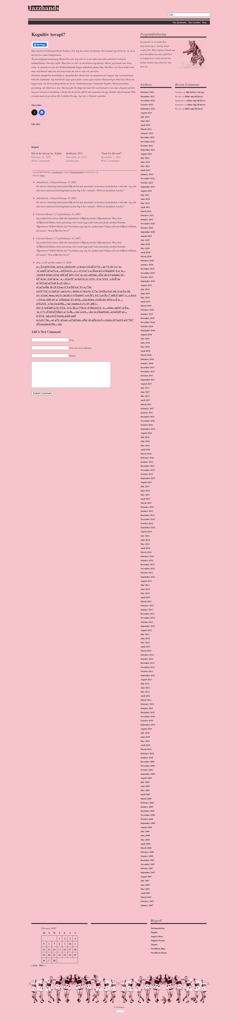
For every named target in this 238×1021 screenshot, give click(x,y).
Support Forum (158, 940)
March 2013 (146, 601)
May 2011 (145, 691)
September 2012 (148, 626)
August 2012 (146, 630)
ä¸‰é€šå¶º (47, 307)
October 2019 (147, 277)
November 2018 (148, 322)
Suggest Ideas (157, 936)
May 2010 (145, 741)
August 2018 (146, 334)
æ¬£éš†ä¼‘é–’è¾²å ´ (85, 278)
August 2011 (146, 679)
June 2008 (145, 835)
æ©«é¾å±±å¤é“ (107, 270)
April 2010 (145, 745)
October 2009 (147, 769)
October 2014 (147, 523)
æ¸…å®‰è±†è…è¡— (67, 270)
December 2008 (148, 810)
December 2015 (148, 465)
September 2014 (148, 527)
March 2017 (146, 404)
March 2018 (146, 355)
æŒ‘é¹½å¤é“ (118, 295)
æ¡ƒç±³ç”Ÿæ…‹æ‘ (45, 320)
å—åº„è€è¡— (64, 283)
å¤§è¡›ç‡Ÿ (112, 299)
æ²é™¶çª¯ (129, 320)
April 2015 (145, 498)
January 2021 (147, 219)
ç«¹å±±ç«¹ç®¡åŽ (85, 266)
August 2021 (146, 190)
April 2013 (145, 597)
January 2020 (147, 264)
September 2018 (148, 330)
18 (75, 949)
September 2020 (148, 231)
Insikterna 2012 (74, 153)
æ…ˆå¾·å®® (43, 266)
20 (49, 955)
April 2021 (145, 207)
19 (44, 955)
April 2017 (145, 400)
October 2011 (147, 671)
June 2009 (145, 786)
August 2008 (146, 827)
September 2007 (148, 872)
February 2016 (147, 457)
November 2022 (148, 141)
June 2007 (145, 884)
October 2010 (147, 720)
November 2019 (148, 273)
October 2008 (147, 819)
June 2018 (145, 342)
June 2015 (145, 490)
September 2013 (148, 576)
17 (70, 949)
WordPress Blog (158, 948)
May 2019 (145, 297)
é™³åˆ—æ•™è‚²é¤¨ (104, 266)
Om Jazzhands (180, 22)
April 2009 (145, 794)
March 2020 (146, 256)
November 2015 (148, 470)
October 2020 (147, 227)
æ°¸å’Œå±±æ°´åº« (65, 299)
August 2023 (146, 112)
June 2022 (145, 162)
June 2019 (145, 293)
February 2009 (147, 802)
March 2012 (146, 650)
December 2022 (148, 137)
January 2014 (147, 560)
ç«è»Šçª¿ (89, 295)
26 (44, 960)
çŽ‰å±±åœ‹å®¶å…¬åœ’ (49, 324)
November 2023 (148, 100)
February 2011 (147, 704)
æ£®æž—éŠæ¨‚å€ (98, 274)
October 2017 (147, 375)
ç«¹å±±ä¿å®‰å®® (113, 320)
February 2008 (147, 852)
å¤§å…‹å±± (81, 299)
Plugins (154, 932)
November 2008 (148, 815)
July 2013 (145, 585)
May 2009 (145, 790)
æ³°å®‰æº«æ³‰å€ (46, 283)
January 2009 (147, 806)
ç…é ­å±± (130, 295)
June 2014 (145, 539)
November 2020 (148, 223)
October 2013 (147, 572)
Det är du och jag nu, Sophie (46, 153)
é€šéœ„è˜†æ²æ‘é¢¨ (82, 291)
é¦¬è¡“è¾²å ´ (103, 278)
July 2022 (145, 158)
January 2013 (147, 609)
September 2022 (148, 149)
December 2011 (148, 663)
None (42, 176)
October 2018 (147, 326)
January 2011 (147, 708)
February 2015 (147, 507)
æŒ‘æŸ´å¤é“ (67, 274)
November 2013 (148, 568)
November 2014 (148, 519)
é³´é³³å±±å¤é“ (77, 295)
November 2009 (148, 765)
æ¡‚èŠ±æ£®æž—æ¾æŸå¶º (107, 311)
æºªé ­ (57, 320)
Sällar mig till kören (194, 96)
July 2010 (145, 732)
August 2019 (146, 285)
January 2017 (147, 412)
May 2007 (145, 889)
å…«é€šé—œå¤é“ (112, 307)
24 (70, 955)
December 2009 (148, 761)
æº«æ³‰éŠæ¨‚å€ (44, 287)
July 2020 (145, 240)
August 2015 (146, 482)
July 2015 (145, 486)
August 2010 (146, 728)
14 (54, 949)
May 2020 (145, 248)
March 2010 (146, 749)
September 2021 (148, 186)
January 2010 (147, 757)
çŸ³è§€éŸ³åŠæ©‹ (54, 311)
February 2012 (147, 654)
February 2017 (147, 408)
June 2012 (145, 638)
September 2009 (148, 773)
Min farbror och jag (195, 92)
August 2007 (146, 876)
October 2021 (147, 182)
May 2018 (145, 346)
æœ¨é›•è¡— (66, 291)
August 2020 (146, 236)
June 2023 (145, 121)
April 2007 (145, 893)
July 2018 (145, 338)
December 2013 (148, 564)
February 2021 (147, 215)
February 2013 (147, 605)
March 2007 (146, 897)
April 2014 (145, 548)
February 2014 (147, 556)
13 (49, 949)
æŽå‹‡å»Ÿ (97, 320)
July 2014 (145, 535)
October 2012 (147, 622)
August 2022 (146, 153)
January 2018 (147, 363)
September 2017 (148, 379)
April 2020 (145, 252)
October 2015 (147, 474)
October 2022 (147, 145)
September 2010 (148, 724)
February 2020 (147, 260)
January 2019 (147, 314)
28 (54, 960)
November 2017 (148, 371)
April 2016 (145, 449)
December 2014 (148, 515)
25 (75, 955)
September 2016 (148, 429)
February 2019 (147, 309)
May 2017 (145, 396)
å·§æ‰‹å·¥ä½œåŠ (66, 315)
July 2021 (145, 194)
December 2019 (148, 268)
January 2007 (147, 905)
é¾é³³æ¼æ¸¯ (54, 278)
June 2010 (145, 736)
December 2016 (148, 416)
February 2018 (147, 359)
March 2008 (146, 847)
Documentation (158, 928)
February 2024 (147, 92)
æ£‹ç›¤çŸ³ (51, 315)
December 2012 (148, 613)
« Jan (34, 965)
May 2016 (145, 445)
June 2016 (145, 441)
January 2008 (147, 856)
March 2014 (146, 552)
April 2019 (145, 301)
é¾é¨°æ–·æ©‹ (81, 274)
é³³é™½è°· (43, 291)
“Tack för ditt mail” (111, 153)
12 (44, 949)
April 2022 (145, 170)
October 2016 (147, 424)
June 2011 (145, 687)
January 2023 (147, 133)
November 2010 (148, 716)
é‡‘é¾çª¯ (83, 270)
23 (64, 955)
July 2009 (145, 782)
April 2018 (145, 350)
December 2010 (148, 712)
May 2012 (145, 642)
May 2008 (145, 839)
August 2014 (146, 531)
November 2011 (148, 667)
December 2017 (148, 367)
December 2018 (148, 318)
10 (70, 944)
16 (64, 949)
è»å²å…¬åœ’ (87, 311)
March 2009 (146, 798)
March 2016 (146, 453)
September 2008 (148, 823)
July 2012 (145, 634)
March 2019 (146, 305)
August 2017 (146, 383)
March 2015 (146, 502)
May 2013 (145, 593)
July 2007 (145, 880)
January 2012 (147, 658)
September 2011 (148, 675)
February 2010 (147, 753)
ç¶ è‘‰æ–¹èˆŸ (61, 287)
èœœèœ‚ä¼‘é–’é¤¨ (81, 303)
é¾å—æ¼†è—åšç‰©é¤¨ (63, 266)
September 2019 (148, 281)
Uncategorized (76, 172)
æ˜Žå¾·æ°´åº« (76, 287)
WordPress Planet (159, 952)
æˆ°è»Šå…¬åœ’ (72, 311)
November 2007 (148, 864)
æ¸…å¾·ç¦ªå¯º (67, 278)
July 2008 (145, 831)
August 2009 (146, 778)
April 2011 (145, 695)
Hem (204, 22)
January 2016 (147, 461)
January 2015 (147, 511)
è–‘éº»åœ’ (43, 295)
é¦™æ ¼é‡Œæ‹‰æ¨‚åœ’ (104, 291)
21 (54, 955)
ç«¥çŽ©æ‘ (115, 278)
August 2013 (146, 581)
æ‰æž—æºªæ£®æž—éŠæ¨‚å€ (75, 320)
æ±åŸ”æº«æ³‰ (48, 270)
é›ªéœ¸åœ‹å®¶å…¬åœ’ (59, 303)
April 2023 (145, 125)
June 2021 (145, 199)
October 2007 (147, 868)
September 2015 (148, 478)
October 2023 (147, 104)
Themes (154, 944)
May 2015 (145, 494)
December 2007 (148, 860)
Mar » (42, 965)
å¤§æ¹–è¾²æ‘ (53, 274)
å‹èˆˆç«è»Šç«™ (103, 295)
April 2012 (145, 646)
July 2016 (145, 437)
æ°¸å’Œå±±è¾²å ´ (93, 307)
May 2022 (145, 166)
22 (59, 955)
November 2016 (148, 420)
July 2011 (145, 683)
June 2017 (145, 392)
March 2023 (146, 129)
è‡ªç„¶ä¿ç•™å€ (75, 307)
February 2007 (147, 901)
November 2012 (148, 617)
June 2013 (145, 589)
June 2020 (145, 244)
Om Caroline (194, 22)
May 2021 (145, 203)
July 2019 (145, 289)
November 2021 (148, 178)
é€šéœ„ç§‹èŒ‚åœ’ (97, 299)
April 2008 (145, 843)
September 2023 (148, 108)
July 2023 (145, 116)
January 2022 (147, 174)
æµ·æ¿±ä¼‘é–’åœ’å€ (59, 295)
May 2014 (145, 544)
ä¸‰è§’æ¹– (55, 291)
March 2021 (146, 211)
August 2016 (146, 433)
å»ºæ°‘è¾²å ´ (60, 307)
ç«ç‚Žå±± (93, 270)
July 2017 (145, 387)
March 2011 (146, 700)
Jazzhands (43, 8)
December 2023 (148, 96)
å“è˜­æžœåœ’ (114, 274)
